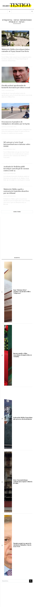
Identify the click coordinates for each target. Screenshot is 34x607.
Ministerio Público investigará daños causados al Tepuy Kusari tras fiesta (16, 50)
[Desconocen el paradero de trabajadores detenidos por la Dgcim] (15, 111)
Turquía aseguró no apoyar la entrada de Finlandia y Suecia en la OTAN (22, 544)
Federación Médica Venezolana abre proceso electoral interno (22, 418)
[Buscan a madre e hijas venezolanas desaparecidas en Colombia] (8, 355)
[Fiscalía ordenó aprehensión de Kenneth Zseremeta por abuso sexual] (15, 74)
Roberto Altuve (11, 90)
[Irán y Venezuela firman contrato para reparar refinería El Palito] (8, 482)
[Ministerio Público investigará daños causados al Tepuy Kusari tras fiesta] (15, 38)
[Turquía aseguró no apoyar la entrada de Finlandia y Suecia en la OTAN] (8, 545)
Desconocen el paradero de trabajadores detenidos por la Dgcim (16, 123)
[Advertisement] (17, 234)
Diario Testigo (11, 54)
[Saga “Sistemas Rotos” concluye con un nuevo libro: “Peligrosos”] (8, 292)
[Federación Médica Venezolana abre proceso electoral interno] (8, 418)
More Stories (17, 211)
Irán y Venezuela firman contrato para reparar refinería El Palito (22, 481)
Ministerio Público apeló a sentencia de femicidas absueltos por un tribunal (16, 191)
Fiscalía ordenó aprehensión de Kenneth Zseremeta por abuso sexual (16, 86)
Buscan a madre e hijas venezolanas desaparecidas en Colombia (22, 355)
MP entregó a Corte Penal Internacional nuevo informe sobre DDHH (16, 144)
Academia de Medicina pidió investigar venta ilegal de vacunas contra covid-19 (16, 168)
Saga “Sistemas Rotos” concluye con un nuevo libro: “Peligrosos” (22, 291)
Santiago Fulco (12, 173)
